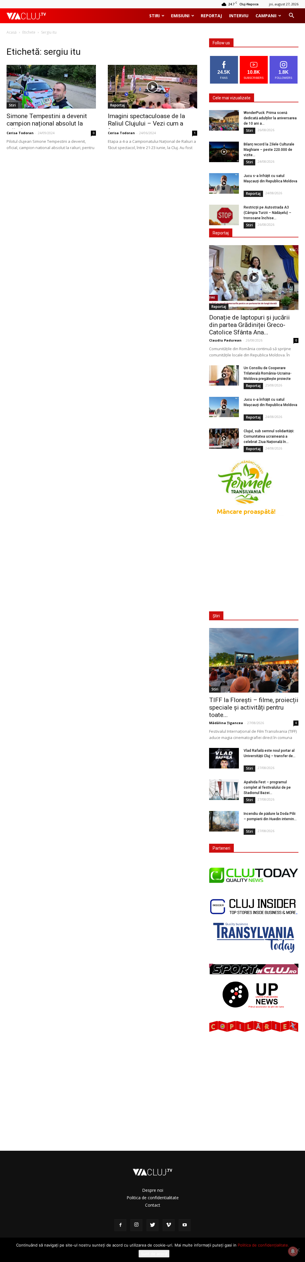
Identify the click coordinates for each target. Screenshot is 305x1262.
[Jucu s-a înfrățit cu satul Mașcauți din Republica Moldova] (224, 183)
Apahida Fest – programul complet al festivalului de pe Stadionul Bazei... (267, 787)
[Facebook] (120, 1225)
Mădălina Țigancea (226, 723)
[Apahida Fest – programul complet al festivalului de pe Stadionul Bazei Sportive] (224, 789)
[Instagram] (136, 1225)
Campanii (266, 15)
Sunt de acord (154, 1253)
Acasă (12, 32)
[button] (291, 16)
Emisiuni (180, 15)
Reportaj (211, 15)
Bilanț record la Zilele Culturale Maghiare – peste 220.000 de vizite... (269, 149)
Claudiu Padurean (225, 340)
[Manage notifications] (293, 1251)
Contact (152, 1205)
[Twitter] (152, 1225)
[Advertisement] (253, 565)
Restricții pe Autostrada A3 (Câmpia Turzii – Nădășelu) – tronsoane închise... (267, 212)
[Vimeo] (169, 1225)
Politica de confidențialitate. (263, 1245)
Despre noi (152, 1190)
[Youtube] (185, 1225)
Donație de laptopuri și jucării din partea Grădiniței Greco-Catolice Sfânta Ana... (249, 325)
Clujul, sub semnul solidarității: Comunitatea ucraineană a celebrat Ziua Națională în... (269, 436)
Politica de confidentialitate (153, 1197)
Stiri (154, 15)
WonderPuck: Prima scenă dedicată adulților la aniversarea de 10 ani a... (270, 118)
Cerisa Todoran (20, 133)
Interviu (238, 15)
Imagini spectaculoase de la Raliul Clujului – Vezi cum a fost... (146, 123)
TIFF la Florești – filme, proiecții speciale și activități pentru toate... (253, 707)
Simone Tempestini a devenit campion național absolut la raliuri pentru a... (47, 123)
